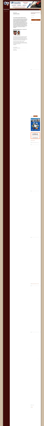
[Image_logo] (6, 3)
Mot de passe (32, 17)
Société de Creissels (15, 49)
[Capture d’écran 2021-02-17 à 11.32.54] (25, 4)
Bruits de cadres (15, 12)
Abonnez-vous (15, 44)
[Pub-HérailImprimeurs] (35, 135)
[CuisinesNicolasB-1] (33, 140)
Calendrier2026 (32, 116)
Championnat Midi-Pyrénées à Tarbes (16, 47)
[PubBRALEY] (35, 124)
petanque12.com (6, 9)
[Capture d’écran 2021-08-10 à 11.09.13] (35, 283)
